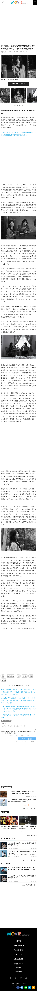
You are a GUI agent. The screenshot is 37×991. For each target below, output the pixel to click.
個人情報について (18, 964)
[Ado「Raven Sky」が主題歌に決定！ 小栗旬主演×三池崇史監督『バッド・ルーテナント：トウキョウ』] (9, 820)
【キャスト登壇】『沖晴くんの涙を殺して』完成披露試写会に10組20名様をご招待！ (22, 800)
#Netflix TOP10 (15, 873)
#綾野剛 (25, 51)
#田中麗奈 (19, 51)
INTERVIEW (18, 945)
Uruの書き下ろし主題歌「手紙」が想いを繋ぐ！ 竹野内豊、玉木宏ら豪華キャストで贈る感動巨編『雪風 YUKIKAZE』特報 (18, 700)
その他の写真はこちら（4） (18, 83)
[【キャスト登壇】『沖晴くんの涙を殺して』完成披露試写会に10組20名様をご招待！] (3, 802)
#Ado (1, 831)
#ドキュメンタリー (23, 831)
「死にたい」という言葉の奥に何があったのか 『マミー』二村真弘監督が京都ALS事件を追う (27, 827)
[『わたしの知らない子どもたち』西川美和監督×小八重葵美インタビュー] (3, 878)
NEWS (18, 941)
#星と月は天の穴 (9, 51)
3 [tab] (19, 105)
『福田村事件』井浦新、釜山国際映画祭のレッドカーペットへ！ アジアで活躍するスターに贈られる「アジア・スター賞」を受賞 (18, 709)
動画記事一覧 (31, 835)
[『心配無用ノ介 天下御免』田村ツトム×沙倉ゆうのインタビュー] (3, 853)
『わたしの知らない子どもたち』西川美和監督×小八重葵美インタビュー (22, 877)
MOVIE (18, 954)
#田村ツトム (10, 856)
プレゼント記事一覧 (29, 809)
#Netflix (10, 873)
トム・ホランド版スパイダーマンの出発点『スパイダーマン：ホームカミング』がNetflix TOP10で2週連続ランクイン (22, 869)
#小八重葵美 (15, 881)
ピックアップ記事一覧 (28, 885)
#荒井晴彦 (3, 53)
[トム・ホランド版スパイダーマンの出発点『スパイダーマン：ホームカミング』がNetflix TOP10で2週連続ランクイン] (3, 870)
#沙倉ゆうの (16, 856)
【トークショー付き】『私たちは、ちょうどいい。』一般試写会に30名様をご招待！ (21, 792)
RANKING (18, 950)
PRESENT (18, 959)
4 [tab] (22, 105)
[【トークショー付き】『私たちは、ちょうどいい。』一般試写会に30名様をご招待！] (3, 794)
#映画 (15, 51)
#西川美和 (10, 881)
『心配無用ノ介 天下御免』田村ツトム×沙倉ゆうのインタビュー (22, 852)
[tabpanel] (18, 95)
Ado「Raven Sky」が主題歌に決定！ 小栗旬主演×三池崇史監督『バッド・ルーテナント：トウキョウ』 (9, 827)
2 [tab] (17, 105)
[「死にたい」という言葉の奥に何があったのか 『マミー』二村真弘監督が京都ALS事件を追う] (28, 820)
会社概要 (18, 967)
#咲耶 (2, 51)
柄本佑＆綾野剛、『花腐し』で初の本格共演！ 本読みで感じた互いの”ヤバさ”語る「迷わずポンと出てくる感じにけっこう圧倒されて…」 (18, 692)
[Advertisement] (18, 23)
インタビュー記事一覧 (28, 860)
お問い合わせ (18, 971)
